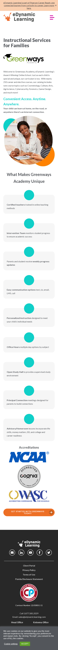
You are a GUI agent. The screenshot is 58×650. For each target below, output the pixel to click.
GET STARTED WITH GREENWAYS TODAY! (27, 512)
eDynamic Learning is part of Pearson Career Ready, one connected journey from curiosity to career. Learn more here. (29, 5)
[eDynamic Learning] (23, 17)
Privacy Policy (29, 570)
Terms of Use (29, 574)
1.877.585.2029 (31, 613)
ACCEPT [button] (24, 644)
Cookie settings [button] (11, 644)
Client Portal (29, 565)
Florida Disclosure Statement (29, 579)
